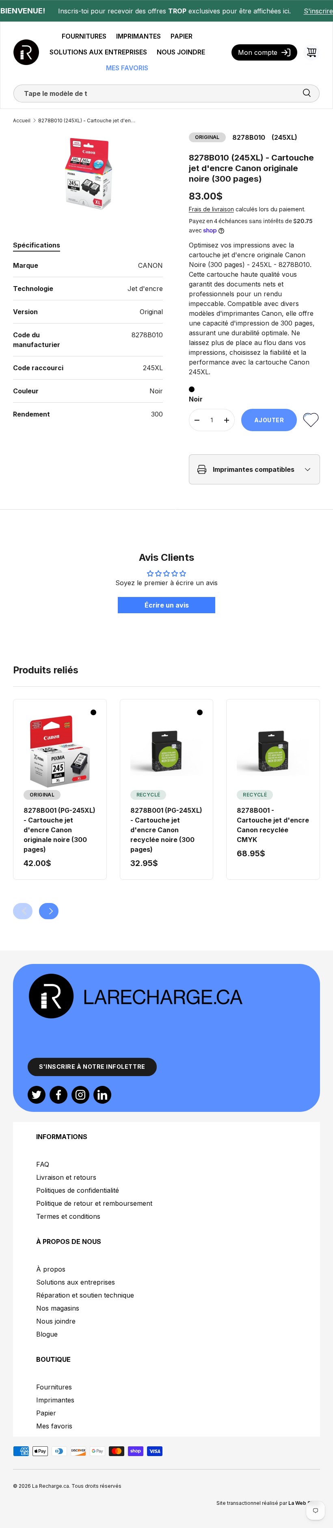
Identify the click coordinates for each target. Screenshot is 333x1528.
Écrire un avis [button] (167, 605)
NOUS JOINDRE (181, 52)
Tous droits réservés (96, 1486)
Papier (46, 1413)
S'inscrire (318, 11)
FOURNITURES (84, 36)
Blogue (47, 1334)
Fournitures (54, 1387)
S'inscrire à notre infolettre (92, 1066)
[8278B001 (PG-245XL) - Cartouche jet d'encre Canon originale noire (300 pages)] (60, 751)
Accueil (21, 120)
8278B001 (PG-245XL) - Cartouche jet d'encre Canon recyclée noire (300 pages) (166, 829)
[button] (311, 52)
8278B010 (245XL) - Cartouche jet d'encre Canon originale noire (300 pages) (87, 120)
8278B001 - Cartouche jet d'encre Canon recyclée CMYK (273, 825)
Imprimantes (55, 1400)
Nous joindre (56, 1321)
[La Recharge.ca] (135, 977)
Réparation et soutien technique (85, 1295)
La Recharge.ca (50, 1486)
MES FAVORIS (127, 68)
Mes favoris (54, 1426)
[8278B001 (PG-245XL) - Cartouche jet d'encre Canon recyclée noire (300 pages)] (166, 751)
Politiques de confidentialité (77, 1190)
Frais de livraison (211, 209)
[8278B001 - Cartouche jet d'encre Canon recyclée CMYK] (273, 751)
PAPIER (181, 36)
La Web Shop (304, 1503)
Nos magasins (57, 1308)
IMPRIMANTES (138, 36)
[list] (87, 174)
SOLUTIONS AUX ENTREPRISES (98, 52)
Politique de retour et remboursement (94, 1203)
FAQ (42, 1164)
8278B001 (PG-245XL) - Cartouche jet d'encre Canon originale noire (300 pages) (59, 829)
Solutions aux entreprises (75, 1282)
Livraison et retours (66, 1177)
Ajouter (269, 420)
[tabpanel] (88, 339)
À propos (50, 1269)
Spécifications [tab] (36, 245)
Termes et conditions (68, 1216)
